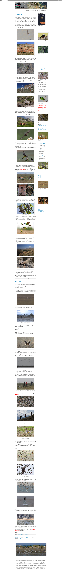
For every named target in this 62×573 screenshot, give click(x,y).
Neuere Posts (16, 537)
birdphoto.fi (39, 195)
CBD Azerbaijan (40, 212)
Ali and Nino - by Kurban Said (41, 128)
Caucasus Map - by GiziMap (41, 127)
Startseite (27, 537)
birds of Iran (39, 175)
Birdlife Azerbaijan (40, 209)
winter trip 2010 (18, 281)
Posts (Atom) (19, 538)
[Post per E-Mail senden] (28, 534)
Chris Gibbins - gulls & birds (42, 155)
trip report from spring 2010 (20, 14)
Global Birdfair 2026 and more (42, 144)
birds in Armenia (40, 174)
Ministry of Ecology (40, 210)
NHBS (39, 30)
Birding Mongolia (41, 149)
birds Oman (39, 177)
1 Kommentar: (26, 534)
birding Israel (39, 176)
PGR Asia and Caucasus (41, 211)
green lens (39, 192)
